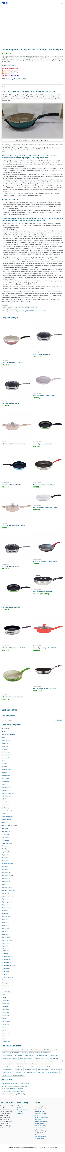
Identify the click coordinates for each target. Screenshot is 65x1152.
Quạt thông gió (6, 1021)
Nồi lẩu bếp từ (5, 971)
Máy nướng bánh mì (7, 902)
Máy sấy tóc (5, 919)
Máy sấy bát (5, 913)
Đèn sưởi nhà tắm (6, 819)
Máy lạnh (4, 884)
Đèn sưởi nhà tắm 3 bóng (29, 1072)
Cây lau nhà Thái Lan (7, 1055)
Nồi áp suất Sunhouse (18, 1061)
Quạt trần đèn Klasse (47, 1066)
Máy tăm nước (5, 928)
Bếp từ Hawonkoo (15, 1049)
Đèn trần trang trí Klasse (53, 1072)
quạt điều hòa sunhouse (56, 1069)
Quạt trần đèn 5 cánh (21, 1063)
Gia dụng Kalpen (18, 1055)
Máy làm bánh (5, 869)
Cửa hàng (20, 1106)
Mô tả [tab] (3, 86)
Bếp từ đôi (4, 772)
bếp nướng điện (6, 755)
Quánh (3, 994)
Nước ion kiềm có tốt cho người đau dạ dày (13, 1094)
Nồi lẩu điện (5, 974)
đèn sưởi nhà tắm (6, 1075)
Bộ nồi (3, 784)
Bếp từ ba (4, 763)
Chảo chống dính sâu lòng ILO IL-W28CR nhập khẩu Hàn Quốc (28, 311)
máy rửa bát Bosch (39, 1058)
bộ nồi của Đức (6, 1052)
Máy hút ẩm (5, 858)
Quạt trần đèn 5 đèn (33, 1063)
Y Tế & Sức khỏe (6, 1041)
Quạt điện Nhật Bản (7, 1072)
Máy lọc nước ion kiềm (8, 896)
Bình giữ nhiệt (5, 778)
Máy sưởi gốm (5, 925)
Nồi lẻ (3, 980)
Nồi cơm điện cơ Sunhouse (52, 1058)
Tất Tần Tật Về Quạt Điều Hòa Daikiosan (12, 1088)
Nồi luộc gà (5, 983)
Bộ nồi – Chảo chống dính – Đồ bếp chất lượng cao (23, 307)
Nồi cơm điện (5, 962)
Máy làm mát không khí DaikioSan (10, 1058)
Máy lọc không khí (6, 887)
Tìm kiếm (59, 720)
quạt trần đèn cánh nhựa (20, 1066)
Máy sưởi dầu (5, 922)
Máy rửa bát (5, 910)
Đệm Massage (5, 808)
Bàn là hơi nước (6, 740)
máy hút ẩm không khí (55, 1055)
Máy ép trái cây (6, 855)
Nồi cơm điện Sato (7, 1061)
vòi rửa (3, 1039)
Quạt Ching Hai (29, 1061)
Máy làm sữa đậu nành (8, 875)
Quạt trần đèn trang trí (7, 1069)
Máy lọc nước (5, 893)
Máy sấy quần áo (6, 916)
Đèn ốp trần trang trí (7, 816)
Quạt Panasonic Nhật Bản (55, 1061)
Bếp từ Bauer (5, 1049)
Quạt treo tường (6, 1033)
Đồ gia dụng (5, 828)
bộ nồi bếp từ (57, 1049)
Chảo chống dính (11, 65)
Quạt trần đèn (5, 1030)
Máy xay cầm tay (6, 937)
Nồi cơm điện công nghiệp (9, 965)
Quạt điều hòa (5, 1006)
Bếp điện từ (5, 746)
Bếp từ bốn (5, 766)
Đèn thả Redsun (41, 1072)
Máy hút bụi (5, 861)
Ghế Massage (5, 834)
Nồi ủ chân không (6, 992)
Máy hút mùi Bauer (29, 1055)
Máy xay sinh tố (6, 943)
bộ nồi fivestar (15, 1052)
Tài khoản (20, 1111)
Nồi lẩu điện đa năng (7, 977)
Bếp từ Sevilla (25, 1049)
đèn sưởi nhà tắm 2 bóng (18, 1075)
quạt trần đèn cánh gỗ (7, 1066)
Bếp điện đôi (5, 743)
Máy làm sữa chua (6, 872)
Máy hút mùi (5, 866)
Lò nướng (4, 846)
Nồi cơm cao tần (6, 959)
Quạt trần (4, 1027)
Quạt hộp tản (5, 1009)
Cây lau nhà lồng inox (45, 1052)
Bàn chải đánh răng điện (8, 734)
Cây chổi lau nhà (6, 790)
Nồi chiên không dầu (7, 956)
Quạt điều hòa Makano (43, 1069)
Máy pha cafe (5, 905)
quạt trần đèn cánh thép (34, 1066)
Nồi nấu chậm (5, 986)
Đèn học (4, 813)
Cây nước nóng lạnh (7, 793)
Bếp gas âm (5, 749)
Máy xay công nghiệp (7, 940)
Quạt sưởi (4, 1018)
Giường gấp (5, 837)
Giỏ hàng (19, 1108)
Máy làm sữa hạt (6, 878)
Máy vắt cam (5, 934)
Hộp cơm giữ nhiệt (7, 843)
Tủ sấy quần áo (17, 1072)
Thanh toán (20, 1113)
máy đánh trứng (6, 852)
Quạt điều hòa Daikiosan (30, 1069)
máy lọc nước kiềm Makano (26, 1058)
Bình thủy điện (5, 781)
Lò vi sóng (4, 849)
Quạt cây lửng (5, 1003)
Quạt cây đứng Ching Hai (41, 1061)
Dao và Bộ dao (5, 805)
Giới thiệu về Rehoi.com (23, 1110)
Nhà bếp (4, 949)
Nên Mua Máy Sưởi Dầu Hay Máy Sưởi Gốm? (13, 1091)
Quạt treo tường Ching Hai (8, 1063)
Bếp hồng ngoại (6, 752)
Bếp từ (3, 761)
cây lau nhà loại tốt (33, 1052)
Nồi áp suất (5, 953)
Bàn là (3, 737)
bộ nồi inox (24, 1052)
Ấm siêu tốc (5, 731)
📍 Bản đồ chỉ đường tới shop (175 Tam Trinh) (14, 79)
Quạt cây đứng (6, 1000)
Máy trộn (4, 931)
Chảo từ (4, 799)
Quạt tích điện (5, 1024)
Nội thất (4, 989)
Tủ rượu (4, 1036)
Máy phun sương (6, 907)
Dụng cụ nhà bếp (6, 831)
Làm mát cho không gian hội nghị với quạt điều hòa (15, 1086)
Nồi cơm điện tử (6, 968)
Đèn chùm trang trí (7, 811)
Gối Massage (5, 840)
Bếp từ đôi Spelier (47, 1049)
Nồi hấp (6, 950)
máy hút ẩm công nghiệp (41, 1055)
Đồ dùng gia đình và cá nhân (9, 825)
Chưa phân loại (6, 802)
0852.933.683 (14, 76)
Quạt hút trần (5, 1012)
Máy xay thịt (5, 946)
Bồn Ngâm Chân (6, 787)
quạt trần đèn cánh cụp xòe (47, 1063)
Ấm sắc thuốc (5, 728)
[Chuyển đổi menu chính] (61, 3)
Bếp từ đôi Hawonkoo (36, 1049)
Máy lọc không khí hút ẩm (9, 890)
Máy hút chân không (7, 863)
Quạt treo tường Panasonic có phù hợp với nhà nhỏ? (16, 1083)
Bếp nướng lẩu (5, 758)
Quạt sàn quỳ (5, 1015)
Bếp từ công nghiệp (7, 769)
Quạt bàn (4, 997)
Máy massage (5, 899)
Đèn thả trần (5, 822)
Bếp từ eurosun (6, 775)
